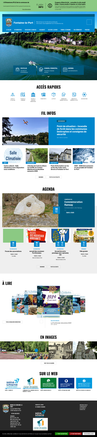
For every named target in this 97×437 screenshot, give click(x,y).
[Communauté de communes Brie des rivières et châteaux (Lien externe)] (40, 424)
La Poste (54, 98)
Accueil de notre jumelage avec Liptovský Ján (60, 253)
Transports (43, 98)
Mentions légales (84, 405)
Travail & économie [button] (66, 30)
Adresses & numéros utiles (74, 99)
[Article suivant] (88, 6)
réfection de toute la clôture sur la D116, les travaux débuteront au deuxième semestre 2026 (37, 168)
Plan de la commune (23, 99)
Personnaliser (89, 433)
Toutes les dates (54, 266)
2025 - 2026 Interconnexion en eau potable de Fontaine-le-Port (83, 167)
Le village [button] (8, 30)
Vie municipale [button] (18, 30)
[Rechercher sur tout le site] (89, 22)
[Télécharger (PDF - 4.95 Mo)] (41, 321)
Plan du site (82, 409)
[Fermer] (95, 6)
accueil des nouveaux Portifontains (36, 252)
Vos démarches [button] (78, 30)
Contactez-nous (39, 404)
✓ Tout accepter (61, 433)
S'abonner (40, 177)
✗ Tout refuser (75, 433)
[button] (3, 304)
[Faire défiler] (48, 76)
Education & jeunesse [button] (30, 30)
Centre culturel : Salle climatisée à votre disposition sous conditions (14, 167)
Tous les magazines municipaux (13, 322)
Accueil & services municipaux (33, 100)
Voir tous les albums (49, 363)
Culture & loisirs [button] (53, 30)
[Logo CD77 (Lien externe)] (40, 413)
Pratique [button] (87, 30)
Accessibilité (83, 408)
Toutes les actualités (54, 177)
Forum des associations (13, 251)
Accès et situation (12, 99)
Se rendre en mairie (40, 407)
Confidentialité (83, 406)
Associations (84, 98)
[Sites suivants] (93, 385)
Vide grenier (84, 251)
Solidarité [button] (42, 30)
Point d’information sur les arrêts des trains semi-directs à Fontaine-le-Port (60, 167)
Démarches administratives (64, 99)
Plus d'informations (78, 9)
